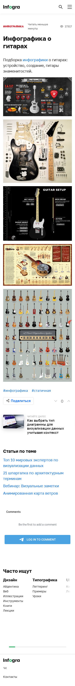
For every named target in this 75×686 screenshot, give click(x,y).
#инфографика (15, 390)
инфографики (35, 59)
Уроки (36, 596)
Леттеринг (40, 586)
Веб (5, 591)
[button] (60, 7)
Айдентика (11, 586)
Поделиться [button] (21, 401)
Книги (7, 605)
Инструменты (13, 601)
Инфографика (13, 26)
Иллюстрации (13, 596)
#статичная (41, 390)
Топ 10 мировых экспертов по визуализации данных (30, 463)
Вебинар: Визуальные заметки (31, 486)
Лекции (8, 610)
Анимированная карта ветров (30, 493)
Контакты (10, 676)
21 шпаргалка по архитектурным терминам (33, 476)
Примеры (39, 591)
